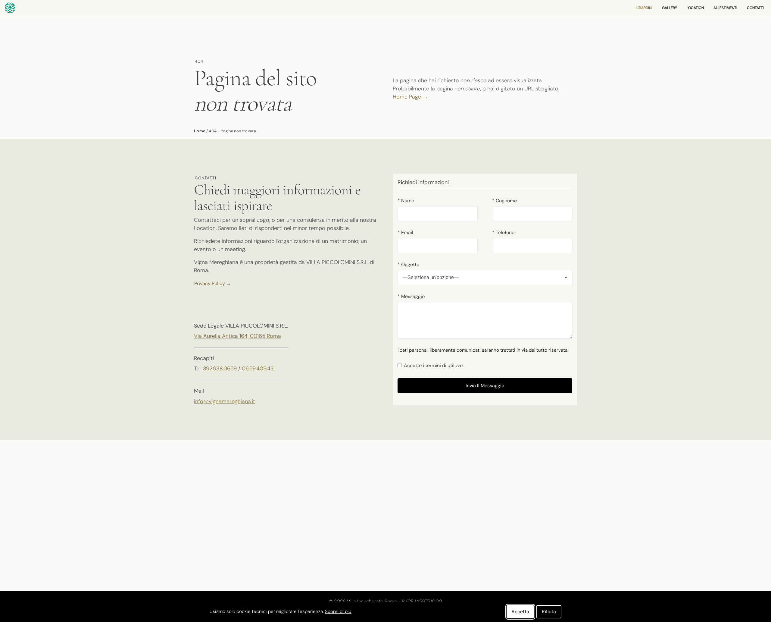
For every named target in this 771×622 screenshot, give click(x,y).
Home (199, 131)
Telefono (503, 232)
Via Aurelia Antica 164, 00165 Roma (237, 336)
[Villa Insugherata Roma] (10, 7)
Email (405, 232)
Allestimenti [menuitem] (725, 7)
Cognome (504, 200)
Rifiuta (549, 611)
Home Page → (410, 96)
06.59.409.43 (258, 368)
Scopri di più (338, 611)
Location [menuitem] (695, 7)
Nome (406, 200)
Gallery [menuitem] (669, 7)
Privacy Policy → (212, 283)
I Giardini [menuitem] (644, 7)
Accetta (520, 611)
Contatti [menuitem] (755, 7)
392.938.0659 (220, 368)
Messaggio (411, 296)
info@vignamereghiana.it (224, 401)
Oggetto (408, 264)
